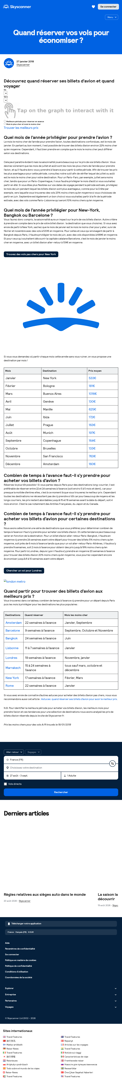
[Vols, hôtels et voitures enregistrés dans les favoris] (93, 7)
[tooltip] (33, 752)
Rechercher (61, 792)
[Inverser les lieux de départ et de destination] (112, 763)
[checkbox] (111, 17)
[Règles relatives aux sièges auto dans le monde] (49, 860)
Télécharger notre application (26, 923)
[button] (14, 752)
